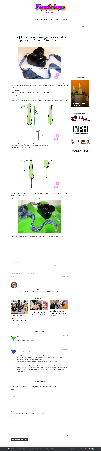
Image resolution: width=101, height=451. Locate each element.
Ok (92, 448)
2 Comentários (64, 276)
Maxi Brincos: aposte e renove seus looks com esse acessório (58, 313)
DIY (22, 273)
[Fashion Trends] (50, 8)
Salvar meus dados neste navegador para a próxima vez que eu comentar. (29, 413)
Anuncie (66, 19)
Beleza (43, 19)
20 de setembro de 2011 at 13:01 (24, 337)
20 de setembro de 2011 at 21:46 (24, 351)
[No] (99, 449)
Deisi (14, 276)
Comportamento (55, 19)
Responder (65, 335)
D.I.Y (56, 84)
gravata (27, 273)
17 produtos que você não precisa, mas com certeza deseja (38, 314)
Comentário (13, 416)
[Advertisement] (39, 29)
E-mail (13, 396)
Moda (34, 19)
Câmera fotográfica (16, 273)
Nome (13, 389)
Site (11, 404)
